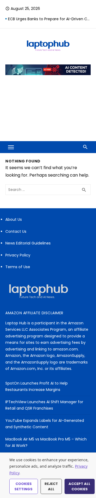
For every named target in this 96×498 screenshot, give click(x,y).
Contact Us (15, 231)
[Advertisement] (48, 111)
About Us (13, 219)
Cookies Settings (23, 486)
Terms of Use (17, 267)
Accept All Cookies (79, 486)
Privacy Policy (17, 255)
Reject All (51, 486)
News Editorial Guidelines (28, 243)
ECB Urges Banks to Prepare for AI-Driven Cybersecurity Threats (49, 19)
